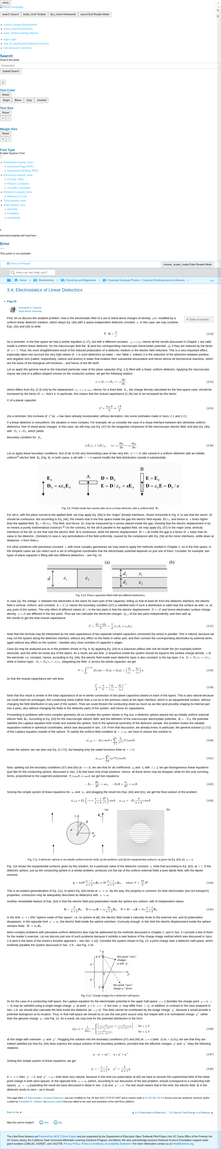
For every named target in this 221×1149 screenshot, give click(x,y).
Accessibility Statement (118, 1143)
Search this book (9, 60)
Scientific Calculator (18, 187)
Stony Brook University (30, 311)
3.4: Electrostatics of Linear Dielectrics (43, 1097)
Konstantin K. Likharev (30, 307)
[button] (13, 213)
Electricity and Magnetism (81, 280)
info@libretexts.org (182, 1143)
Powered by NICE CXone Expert (58, 1136)
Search (13, 272)
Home (23, 280)
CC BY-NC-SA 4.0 (154, 1097)
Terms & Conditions (92, 1143)
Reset (5, 94)
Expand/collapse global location (212, 279)
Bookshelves (46, 280)
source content (55, 1101)
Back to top (13, 1112)
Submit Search (10, 71)
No (60, 1122)
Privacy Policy (72, 1143)
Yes (46, 1122)
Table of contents (199, 319)
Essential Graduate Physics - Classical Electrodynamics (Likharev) (146, 280)
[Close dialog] (2, 248)
